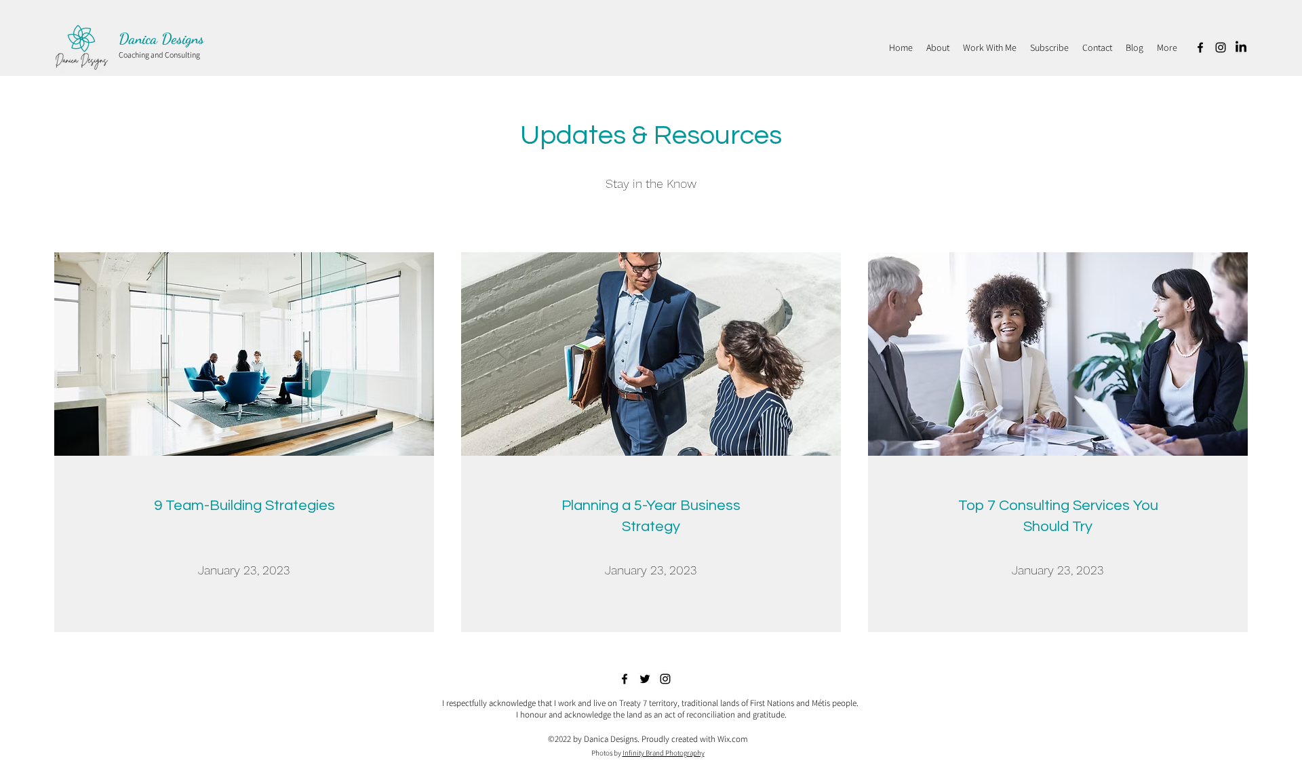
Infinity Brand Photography (664, 753)
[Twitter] (645, 679)
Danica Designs (161, 38)
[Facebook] (1200, 47)
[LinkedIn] (1241, 47)
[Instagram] (1220, 47)
